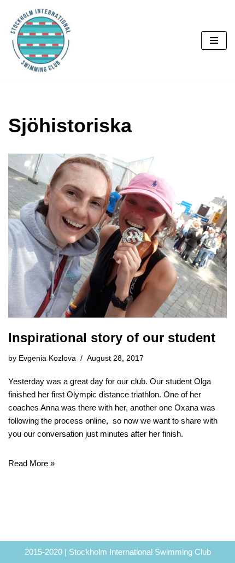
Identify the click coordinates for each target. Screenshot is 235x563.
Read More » (31, 463)
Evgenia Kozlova (47, 358)
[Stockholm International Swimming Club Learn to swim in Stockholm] (41, 40)
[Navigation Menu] (214, 40)
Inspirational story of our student (111, 337)
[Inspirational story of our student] (117, 236)
